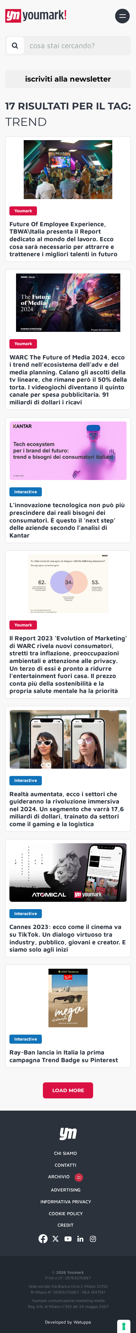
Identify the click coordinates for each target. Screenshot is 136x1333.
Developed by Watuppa (68, 1322)
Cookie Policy (66, 1213)
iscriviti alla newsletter (68, 79)
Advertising (66, 1190)
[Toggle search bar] (15, 45)
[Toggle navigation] (122, 16)
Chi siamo (65, 1153)
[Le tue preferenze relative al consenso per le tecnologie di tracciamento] (123, 1326)
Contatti (65, 1165)
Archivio (59, 1176)
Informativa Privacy (65, 1201)
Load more (68, 1090)
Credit (66, 1225)
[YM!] (35, 16)
